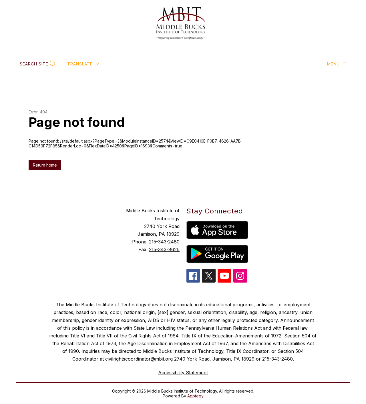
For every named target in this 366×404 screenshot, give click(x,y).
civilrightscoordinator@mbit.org (139, 359)
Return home (45, 165)
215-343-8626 (164, 249)
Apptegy (195, 395)
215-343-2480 (164, 242)
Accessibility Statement (183, 372)
